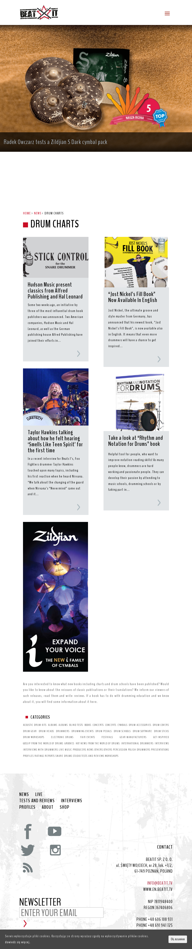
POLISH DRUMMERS (139, 750)
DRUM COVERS (161, 725)
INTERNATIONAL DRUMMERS (137, 743)
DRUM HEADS (46, 731)
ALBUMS (52, 725)
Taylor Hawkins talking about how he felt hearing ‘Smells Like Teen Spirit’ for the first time (55, 441)
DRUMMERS (63, 731)
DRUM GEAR (30, 731)
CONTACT (165, 847)
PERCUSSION (120, 750)
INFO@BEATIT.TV (160, 883)
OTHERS (98, 750)
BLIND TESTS (76, 725)
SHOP (64, 807)
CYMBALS (123, 725)
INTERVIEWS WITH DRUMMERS (40, 750)
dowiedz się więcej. (17, 942)
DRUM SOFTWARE (142, 731)
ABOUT (48, 807)
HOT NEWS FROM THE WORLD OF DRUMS (98, 743)
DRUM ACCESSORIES (140, 725)
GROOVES (69, 743)
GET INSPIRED (161, 737)
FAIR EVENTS (87, 737)
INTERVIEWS (162, 743)
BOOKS (87, 725)
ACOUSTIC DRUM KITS (34, 725)
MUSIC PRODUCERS (75, 750)
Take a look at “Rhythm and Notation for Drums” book (135, 441)
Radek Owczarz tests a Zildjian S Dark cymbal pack (55, 142)
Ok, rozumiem (178, 939)
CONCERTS (98, 725)
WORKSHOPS (111, 756)
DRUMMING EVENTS (83, 731)
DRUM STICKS (161, 731)
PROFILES (28, 756)
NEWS (90, 750)
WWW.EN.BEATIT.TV (158, 889)
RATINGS (39, 756)
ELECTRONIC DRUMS (62, 737)
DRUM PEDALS (104, 731)
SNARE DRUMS (64, 756)
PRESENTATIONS (160, 750)
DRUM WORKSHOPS (33, 737)
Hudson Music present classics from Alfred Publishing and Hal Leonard (55, 291)
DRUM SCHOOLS (122, 731)
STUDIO (77, 756)
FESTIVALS (107, 737)
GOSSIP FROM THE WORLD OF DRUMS (43, 743)
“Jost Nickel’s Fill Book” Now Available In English (132, 297)
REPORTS (50, 756)
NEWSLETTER (40, 903)
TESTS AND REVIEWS (93, 756)
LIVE (61, 750)
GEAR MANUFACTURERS (133, 737)
